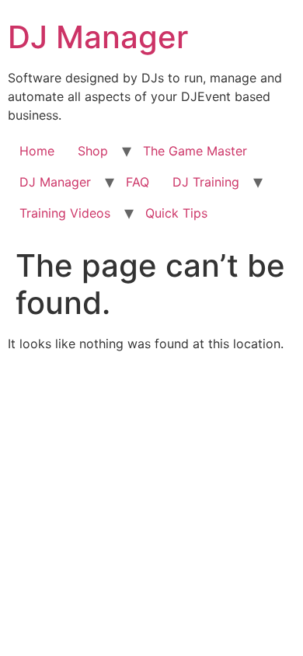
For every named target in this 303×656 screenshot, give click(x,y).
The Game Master (195, 151)
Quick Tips (176, 213)
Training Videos (64, 213)
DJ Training (205, 182)
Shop (93, 151)
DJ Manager (98, 37)
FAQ (137, 182)
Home (36, 151)
